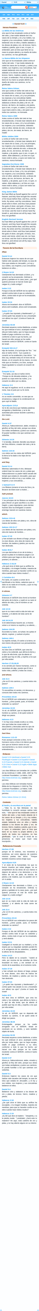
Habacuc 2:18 (8, 1100)
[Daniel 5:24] (36, 586)
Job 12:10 (6, 609)
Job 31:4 (5, 679)
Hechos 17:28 (8, 849)
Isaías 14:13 (7, 956)
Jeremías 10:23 (8, 708)
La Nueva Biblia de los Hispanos (16, 58)
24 (12, 836)
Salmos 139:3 (8, 688)
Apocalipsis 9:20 (9, 863)
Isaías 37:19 (7, 536)
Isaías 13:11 (7, 942)
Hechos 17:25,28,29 (10, 663)
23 (7, 812)
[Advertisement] (20, 1142)
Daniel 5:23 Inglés (19, 764)
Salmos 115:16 (8, 451)
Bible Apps (32, 764)
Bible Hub (7, 767)
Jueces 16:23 (7, 498)
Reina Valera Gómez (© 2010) (14, 797)
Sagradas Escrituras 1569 (13, 164)
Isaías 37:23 (7, 311)
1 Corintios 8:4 (8, 577)
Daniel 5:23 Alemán (22, 762)
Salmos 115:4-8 (8, 518)
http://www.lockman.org (11, 778)
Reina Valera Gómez (10, 88)
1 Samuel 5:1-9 (8, 485)
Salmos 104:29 (8, 629)
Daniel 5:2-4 (7, 466)
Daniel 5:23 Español (20, 760)
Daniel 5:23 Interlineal (10, 757)
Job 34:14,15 (7, 620)
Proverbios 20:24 (9, 697)
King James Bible (9, 192)
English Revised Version (12, 219)
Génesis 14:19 (8, 440)
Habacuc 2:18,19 (9, 564)
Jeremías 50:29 (8, 325)
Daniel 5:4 (6, 1089)
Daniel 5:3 (6, 1074)
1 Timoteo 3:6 (8, 394)
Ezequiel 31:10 (8, 371)
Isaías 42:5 (6, 647)
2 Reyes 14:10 (8, 272)
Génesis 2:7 (7, 595)
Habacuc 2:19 (8, 1114)
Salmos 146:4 (8, 638)
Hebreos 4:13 (7, 719)
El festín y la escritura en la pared (16, 805)
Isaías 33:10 (7, 302)
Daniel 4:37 (7, 423)
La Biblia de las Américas (13, 31)
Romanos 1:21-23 (9, 737)
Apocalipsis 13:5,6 (10, 406)
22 (4, 807)
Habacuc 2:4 (7, 385)
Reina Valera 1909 (9, 116)
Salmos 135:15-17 (9, 527)
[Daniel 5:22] (2, 586)
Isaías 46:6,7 (7, 550)
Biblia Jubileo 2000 (10, 136)
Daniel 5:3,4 (7, 256)
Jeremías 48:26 (8, 1022)
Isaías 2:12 (6, 288)
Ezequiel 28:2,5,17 (9, 348)
